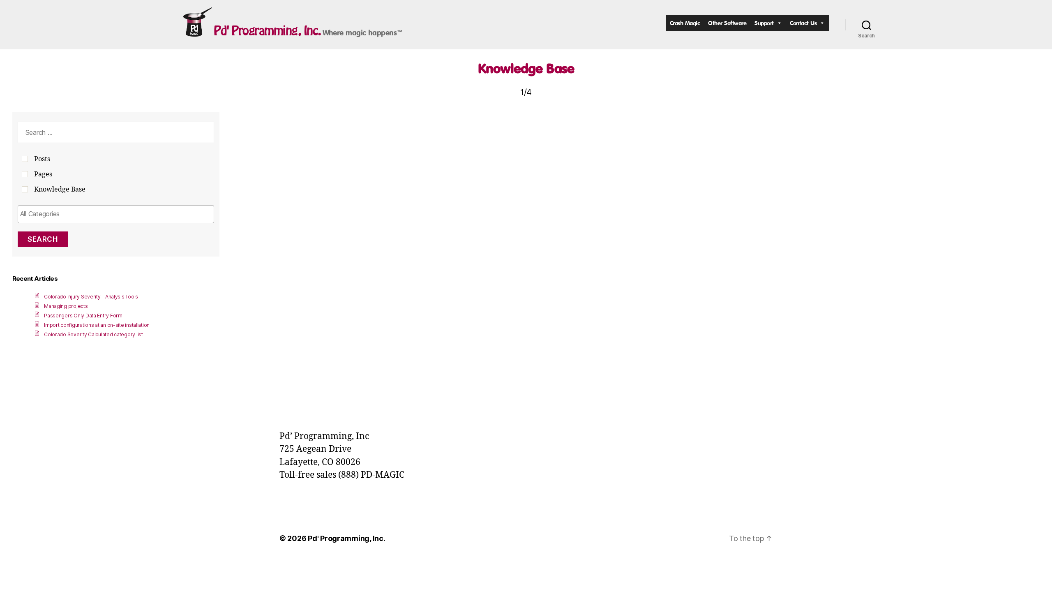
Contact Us (803, 22)
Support (764, 22)
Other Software (727, 22)
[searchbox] (116, 214)
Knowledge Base (526, 68)
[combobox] (116, 214)
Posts (42, 159)
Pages (43, 174)
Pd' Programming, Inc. (267, 30)
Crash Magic (685, 22)
